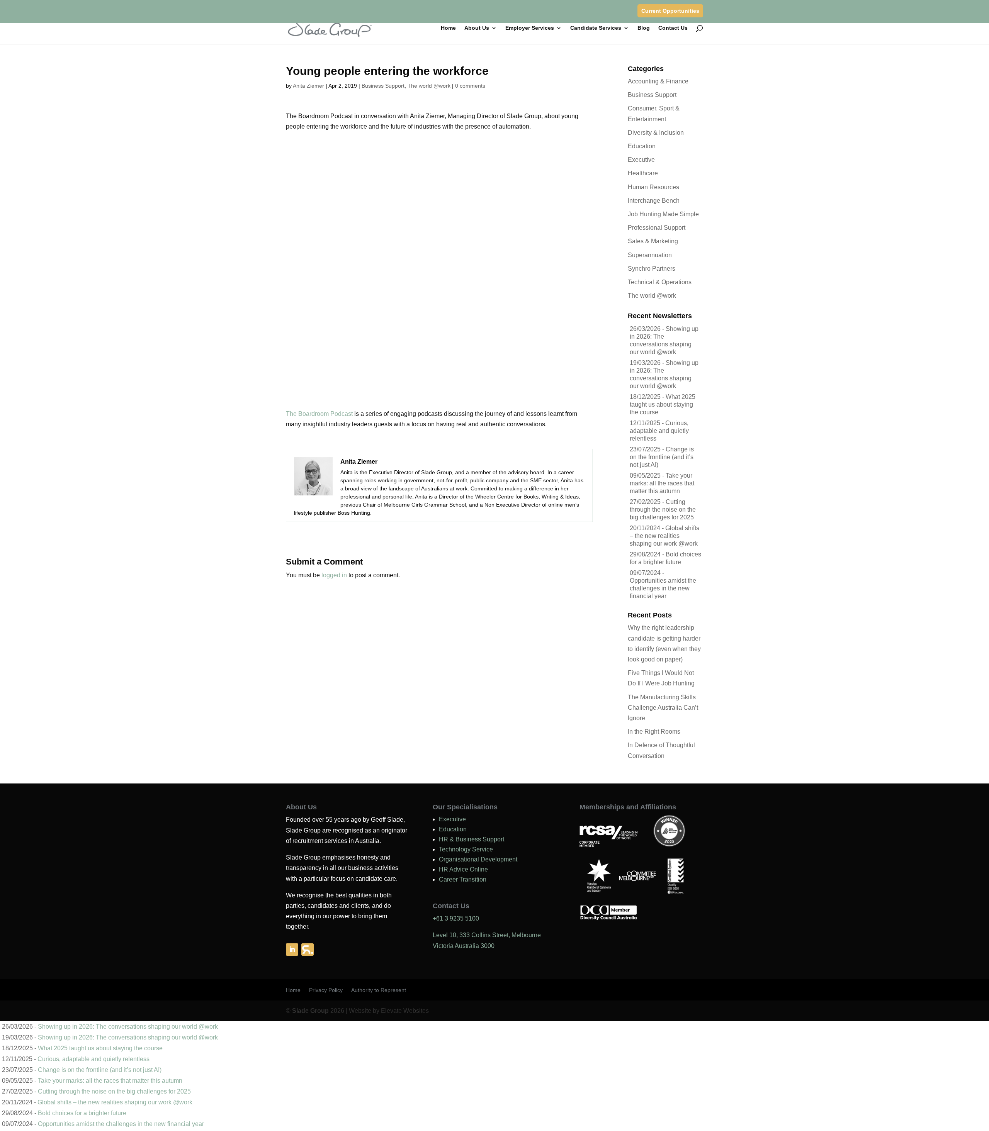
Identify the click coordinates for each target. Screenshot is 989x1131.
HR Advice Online (463, 869)
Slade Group (310, 1010)
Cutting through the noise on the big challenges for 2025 (663, 510)
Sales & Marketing (653, 241)
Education (642, 146)
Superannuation (650, 255)
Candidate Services (595, 28)
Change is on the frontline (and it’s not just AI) (662, 457)
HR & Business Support (471, 839)
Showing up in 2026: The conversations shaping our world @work (128, 1026)
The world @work (429, 86)
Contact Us (673, 28)
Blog (643, 28)
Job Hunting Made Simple (663, 214)
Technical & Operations (660, 282)
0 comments (470, 86)
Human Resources (653, 187)
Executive (641, 159)
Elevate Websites (405, 1010)
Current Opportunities (670, 11)
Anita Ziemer (308, 86)
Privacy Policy (326, 990)
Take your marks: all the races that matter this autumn (662, 483)
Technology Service (466, 849)
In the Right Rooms (654, 731)
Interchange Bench (654, 200)
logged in (334, 575)
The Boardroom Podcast (319, 413)
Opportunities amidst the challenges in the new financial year (663, 588)
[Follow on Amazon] (307, 949)
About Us (476, 28)
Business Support (383, 86)
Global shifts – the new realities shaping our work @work (664, 536)
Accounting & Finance (658, 81)
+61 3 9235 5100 (456, 918)
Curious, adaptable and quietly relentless (659, 431)
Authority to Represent (378, 990)
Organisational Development (478, 859)
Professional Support (656, 227)
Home (448, 28)
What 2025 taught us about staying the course (662, 404)
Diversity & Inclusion (656, 132)
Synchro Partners (651, 268)
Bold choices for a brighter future (82, 1113)
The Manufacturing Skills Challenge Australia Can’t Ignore (663, 707)
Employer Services (529, 28)
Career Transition (462, 879)
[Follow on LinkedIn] (292, 949)
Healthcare (643, 173)
